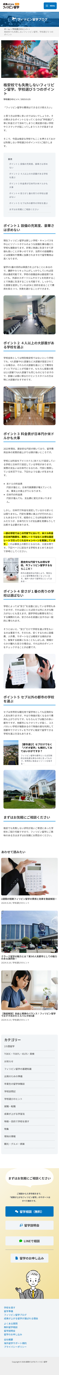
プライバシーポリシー (15, 1346)
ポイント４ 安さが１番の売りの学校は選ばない (28, 195)
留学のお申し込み (13, 1334)
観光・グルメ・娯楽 (14, 1143)
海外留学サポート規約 (15, 1343)
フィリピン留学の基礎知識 (17, 1068)
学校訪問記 (10, 1091)
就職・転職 (10, 1106)
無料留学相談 (11, 1327)
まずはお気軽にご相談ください (24, 209)
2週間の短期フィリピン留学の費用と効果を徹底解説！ (29, 882)
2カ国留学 (9, 1046)
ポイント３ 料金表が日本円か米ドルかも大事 (28, 185)
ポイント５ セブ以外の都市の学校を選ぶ (28, 203)
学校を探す (9, 1307)
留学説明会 (9, 1330)
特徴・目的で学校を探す (16, 1121)
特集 (6, 1128)
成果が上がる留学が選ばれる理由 (21, 1318)
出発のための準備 (13, 1076)
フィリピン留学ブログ (15, 1314)
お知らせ (8, 1061)
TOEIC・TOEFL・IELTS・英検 (19, 1053)
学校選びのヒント (11, 99)
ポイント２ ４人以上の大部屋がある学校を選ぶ (28, 175)
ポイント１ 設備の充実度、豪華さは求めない (28, 165)
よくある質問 (11, 1323)
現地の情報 (10, 1136)
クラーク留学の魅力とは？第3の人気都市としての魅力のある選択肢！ (29, 939)
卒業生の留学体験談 (14, 1083)
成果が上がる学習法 (14, 1113)
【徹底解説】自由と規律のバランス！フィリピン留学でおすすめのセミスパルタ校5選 (29, 997)
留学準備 (8, 1311)
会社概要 (8, 1339)
